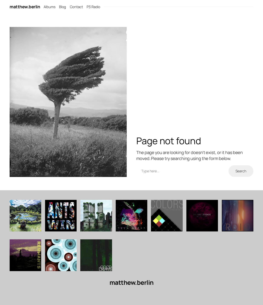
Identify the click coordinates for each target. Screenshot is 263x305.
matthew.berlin (25, 7)
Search (240, 171)
